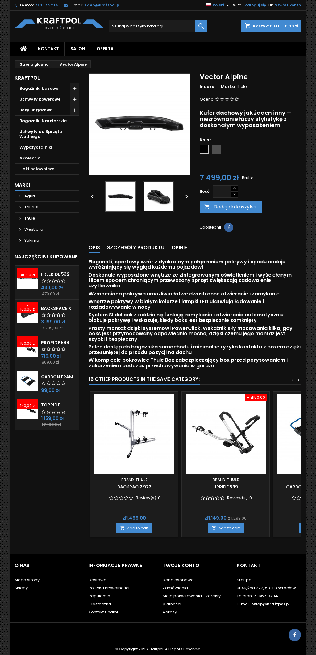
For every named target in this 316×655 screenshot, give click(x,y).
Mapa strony (27, 580)
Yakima (31, 240)
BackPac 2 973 (134, 487)
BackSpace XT (57, 308)
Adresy (170, 612)
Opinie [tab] (179, 247)
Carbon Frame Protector (59, 376)
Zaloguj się (255, 5)
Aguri (29, 196)
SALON (77, 49)
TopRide (50, 404)
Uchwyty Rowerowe (39, 99)
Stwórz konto (288, 5)
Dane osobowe (178, 580)
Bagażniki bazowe (38, 88)
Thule (29, 218)
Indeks (207, 86)
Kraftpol (27, 77)
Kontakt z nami (103, 612)
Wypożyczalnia (35, 147)
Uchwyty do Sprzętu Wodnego (40, 134)
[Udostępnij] (228, 227)
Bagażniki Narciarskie (43, 121)
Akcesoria (30, 158)
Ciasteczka (100, 604)
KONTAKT (48, 49)
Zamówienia (175, 588)
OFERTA (105, 49)
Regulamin (99, 596)
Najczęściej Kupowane (46, 256)
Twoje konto (181, 565)
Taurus (30, 207)
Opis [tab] (94, 247)
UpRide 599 (225, 487)
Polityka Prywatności (109, 588)
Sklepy (21, 588)
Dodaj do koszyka (230, 206)
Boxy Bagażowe (35, 110)
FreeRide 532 (55, 274)
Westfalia (33, 229)
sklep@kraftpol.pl (102, 5)
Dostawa (97, 580)
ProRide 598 (55, 342)
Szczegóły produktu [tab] (135, 247)
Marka (228, 86)
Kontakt (248, 565)
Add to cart (134, 528)
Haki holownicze (36, 169)
